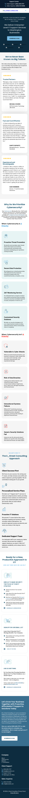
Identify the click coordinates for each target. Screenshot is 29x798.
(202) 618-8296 (7, 782)
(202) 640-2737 (15, 726)
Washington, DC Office (9, 775)
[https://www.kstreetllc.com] (10, 10)
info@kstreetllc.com (8, 784)
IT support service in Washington (16, 215)
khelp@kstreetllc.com (8, 771)
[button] (25, 10)
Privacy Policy (21, 791)
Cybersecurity (8, 211)
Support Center (7, 773)
